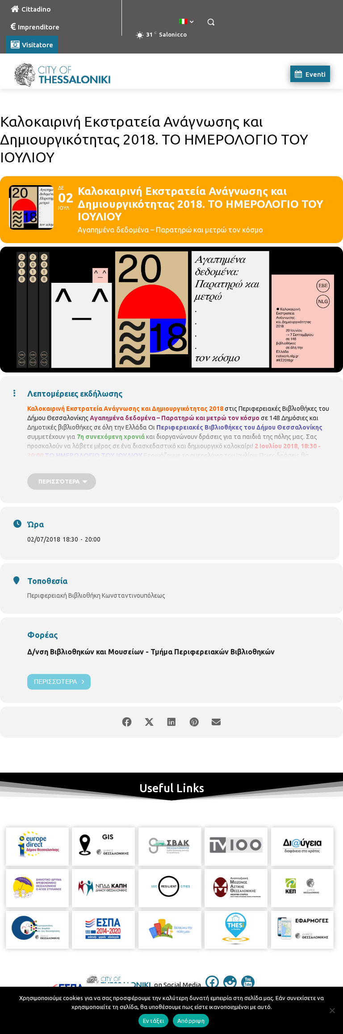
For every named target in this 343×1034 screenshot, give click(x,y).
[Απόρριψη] (331, 1010)
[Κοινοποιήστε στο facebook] (127, 722)
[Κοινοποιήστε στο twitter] (149, 722)
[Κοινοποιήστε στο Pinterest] (194, 722)
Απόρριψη (191, 1020)
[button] (210, 22)
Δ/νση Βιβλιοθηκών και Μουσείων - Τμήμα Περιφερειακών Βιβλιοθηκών (151, 652)
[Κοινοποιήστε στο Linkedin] (171, 722)
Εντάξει (153, 1020)
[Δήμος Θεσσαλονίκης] (67, 74)
